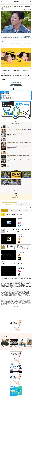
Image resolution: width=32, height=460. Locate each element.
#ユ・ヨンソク (19, 197)
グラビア (23, 3)
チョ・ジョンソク (27, 36)
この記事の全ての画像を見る (16, 82)
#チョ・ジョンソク (13, 197)
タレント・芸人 (27, 3)
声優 (11, 3)
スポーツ (19, 3)
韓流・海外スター (3, 3)
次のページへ (13, 85)
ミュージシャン (15, 3)
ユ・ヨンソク (21, 40)
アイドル (8, 3)
